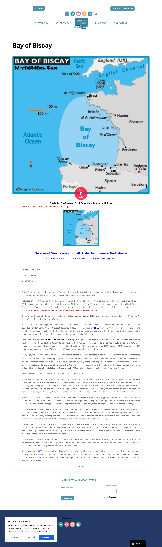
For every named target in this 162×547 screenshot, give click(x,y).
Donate (116, 8)
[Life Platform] (81, 24)
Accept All (46, 537)
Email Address (67, 488)
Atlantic (48, 207)
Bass (55, 207)
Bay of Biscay (62, 207)
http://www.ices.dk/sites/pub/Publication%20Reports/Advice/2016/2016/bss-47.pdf (60, 310)
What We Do (62, 23)
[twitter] (72, 14)
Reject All (31, 537)
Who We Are (41, 23)
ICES (71, 207)
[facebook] (67, 14)
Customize (15, 537)
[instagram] (84, 14)
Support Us (120, 23)
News (40, 207)
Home (40, 8)
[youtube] (78, 14)
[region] (31, 529)
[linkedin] (90, 14)
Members (128, 8)
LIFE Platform (28, 207)
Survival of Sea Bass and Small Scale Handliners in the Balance (81, 203)
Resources (100, 23)
